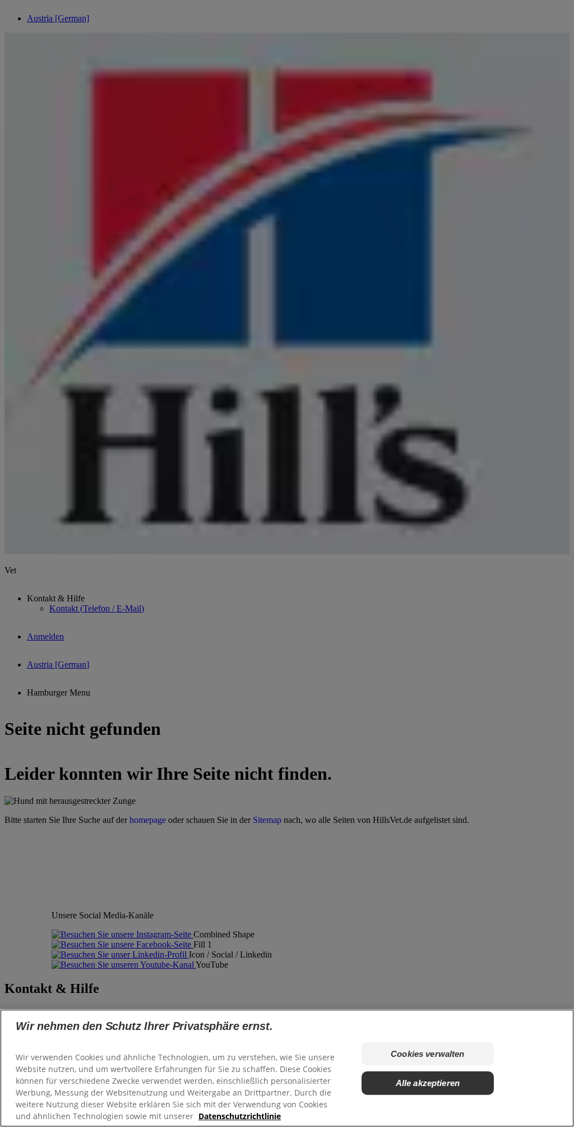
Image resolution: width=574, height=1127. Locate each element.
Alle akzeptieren (428, 1083)
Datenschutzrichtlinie (239, 1116)
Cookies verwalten (428, 1054)
